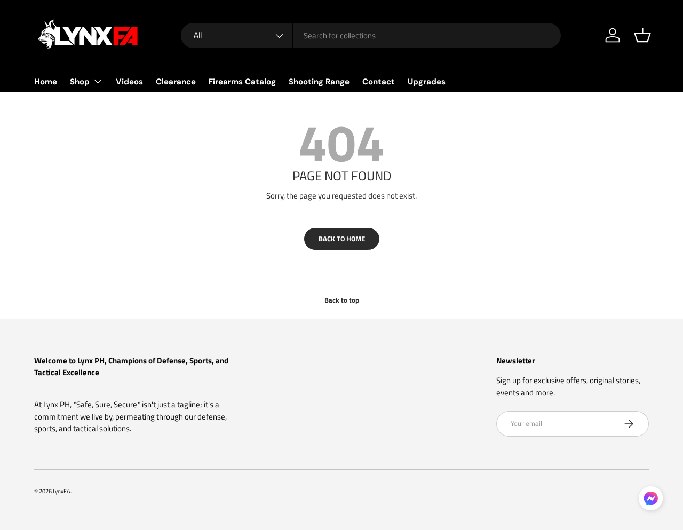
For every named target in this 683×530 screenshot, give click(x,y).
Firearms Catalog (242, 81)
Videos (129, 81)
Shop (80, 81)
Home (45, 81)
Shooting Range (319, 81)
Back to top (341, 300)
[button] (642, 35)
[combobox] (371, 35)
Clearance (176, 81)
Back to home (342, 238)
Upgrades (427, 81)
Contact (378, 81)
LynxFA (61, 490)
